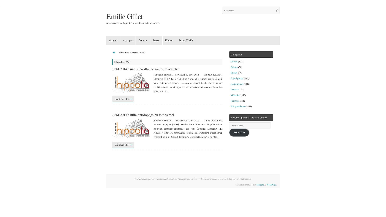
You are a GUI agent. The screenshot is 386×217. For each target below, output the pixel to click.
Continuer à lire (122, 98)
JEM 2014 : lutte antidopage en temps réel (143, 114)
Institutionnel (237, 83)
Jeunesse (235, 89)
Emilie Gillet (124, 16)
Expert (234, 72)
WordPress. (272, 184)
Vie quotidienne (238, 106)
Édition (234, 67)
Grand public (237, 78)
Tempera (260, 184)
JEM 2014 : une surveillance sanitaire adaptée (146, 68)
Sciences (235, 100)
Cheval (234, 61)
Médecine (235, 95)
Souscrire (239, 132)
